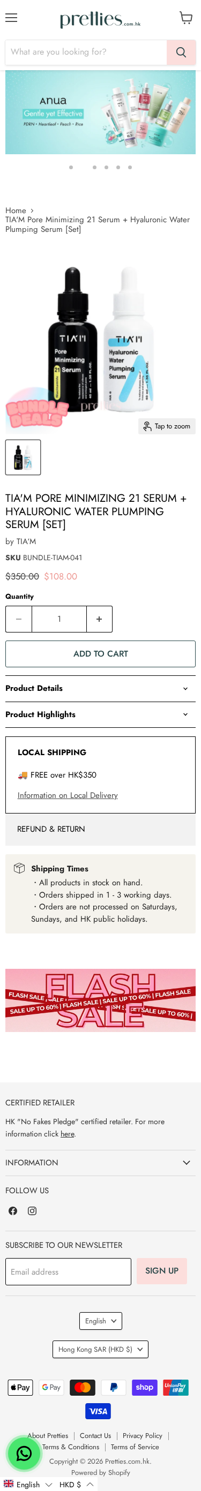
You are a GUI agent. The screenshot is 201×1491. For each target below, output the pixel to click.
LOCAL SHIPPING (52, 752)
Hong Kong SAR (95, 1349)
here (67, 1133)
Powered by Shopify (100, 1472)
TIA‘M (26, 541)
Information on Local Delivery (68, 795)
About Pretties (47, 1435)
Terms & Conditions (70, 1447)
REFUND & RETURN (51, 829)
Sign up (161, 1270)
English (95, 1321)
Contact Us (95, 1435)
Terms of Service (135, 1447)
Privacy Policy (142, 1435)
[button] (28, 1484)
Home (15, 210)
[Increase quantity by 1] (100, 619)
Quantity (19, 596)
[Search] (181, 52)
